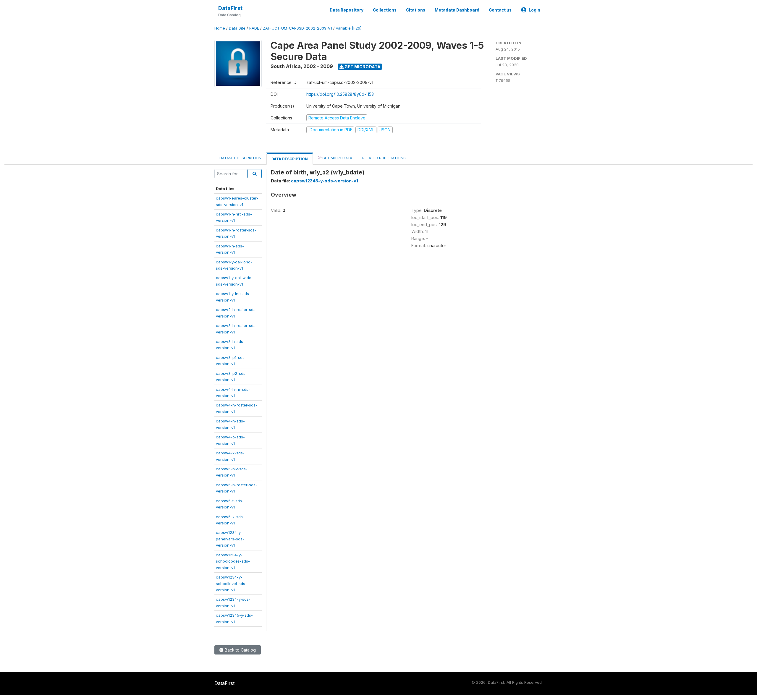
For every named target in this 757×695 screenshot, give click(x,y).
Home (219, 28)
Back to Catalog (240, 649)
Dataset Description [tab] (240, 158)
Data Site (237, 28)
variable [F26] (348, 28)
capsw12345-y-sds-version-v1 (324, 180)
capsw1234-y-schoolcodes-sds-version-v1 (233, 561)
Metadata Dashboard (457, 10)
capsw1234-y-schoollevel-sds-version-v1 (231, 583)
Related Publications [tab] (384, 158)
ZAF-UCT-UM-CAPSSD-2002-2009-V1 (297, 28)
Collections (385, 10)
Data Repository (346, 10)
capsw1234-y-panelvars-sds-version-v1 (230, 538)
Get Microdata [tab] (336, 158)
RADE (254, 28)
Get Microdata (362, 66)
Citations (415, 10)
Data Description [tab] (289, 159)
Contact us (500, 10)
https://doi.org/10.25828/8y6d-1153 (340, 94)
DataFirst (230, 8)
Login (534, 10)
